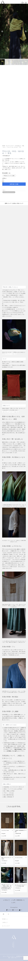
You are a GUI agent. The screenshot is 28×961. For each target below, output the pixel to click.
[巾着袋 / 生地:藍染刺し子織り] (21, 820)
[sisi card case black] (21, 848)
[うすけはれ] (3, 3)
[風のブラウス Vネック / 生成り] (7, 848)
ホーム (4, 956)
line (21, 909)
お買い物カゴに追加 (14, 184)
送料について (8, 203)
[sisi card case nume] (7, 820)
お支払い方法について (17, 203)
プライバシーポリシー (11, 956)
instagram (16, 909)
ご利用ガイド (5, 922)
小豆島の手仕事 (18, 833)
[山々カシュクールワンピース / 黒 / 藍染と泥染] (21, 875)
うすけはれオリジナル (9, 192)
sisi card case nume (5, 830)
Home (3, 145)
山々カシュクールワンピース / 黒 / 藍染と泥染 (20, 885)
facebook (10, 909)
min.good (3, 833)
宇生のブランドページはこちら (9, 353)
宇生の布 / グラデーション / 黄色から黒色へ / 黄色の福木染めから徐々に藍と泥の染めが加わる (7, 886)
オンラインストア (10, 145)
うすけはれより (18, 145)
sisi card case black (18, 857)
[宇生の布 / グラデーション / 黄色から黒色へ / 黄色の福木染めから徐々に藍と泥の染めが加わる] (7, 875)
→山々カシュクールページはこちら (10, 412)
